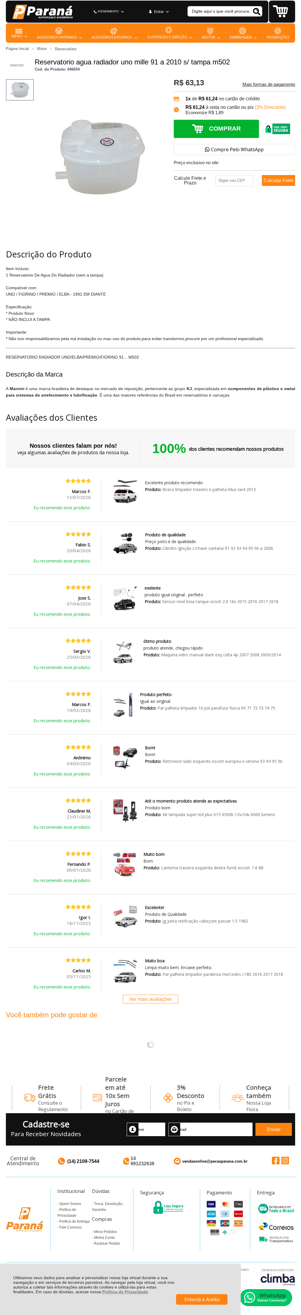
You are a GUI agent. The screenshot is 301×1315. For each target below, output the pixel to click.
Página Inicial (18, 48)
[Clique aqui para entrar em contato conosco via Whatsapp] (266, 1297)
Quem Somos (70, 1204)
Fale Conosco (70, 1227)
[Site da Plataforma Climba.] (277, 1277)
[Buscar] (256, 11)
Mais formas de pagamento (269, 84)
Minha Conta (104, 1238)
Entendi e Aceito (202, 1299)
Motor (42, 48)
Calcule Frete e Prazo (190, 180)
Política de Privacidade (125, 1291)
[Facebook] (276, 1160)
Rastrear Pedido (107, 1243)
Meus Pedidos (105, 1232)
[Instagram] (285, 1160)
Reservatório (65, 49)
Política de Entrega (74, 1221)
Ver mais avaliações (150, 999)
